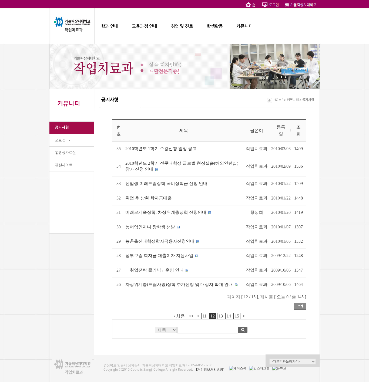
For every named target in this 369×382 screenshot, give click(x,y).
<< (191, 316)
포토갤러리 (63, 140)
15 (237, 316)
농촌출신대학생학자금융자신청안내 (159, 241)
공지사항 (62, 127)
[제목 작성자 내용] (209, 331)
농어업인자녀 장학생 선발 (150, 227)
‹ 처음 (179, 316)
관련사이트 (63, 165)
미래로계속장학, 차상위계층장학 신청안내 (165, 212)
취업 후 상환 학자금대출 (148, 198)
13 (221, 316)
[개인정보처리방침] (210, 369)
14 (229, 316)
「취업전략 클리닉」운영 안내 (154, 270)
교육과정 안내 (144, 26)
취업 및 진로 (182, 26)
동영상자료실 (65, 153)
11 (205, 316)
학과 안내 (109, 26)
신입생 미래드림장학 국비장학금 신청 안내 (166, 183)
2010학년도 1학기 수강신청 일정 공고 (161, 148)
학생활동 (215, 26)
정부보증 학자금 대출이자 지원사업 (159, 255)
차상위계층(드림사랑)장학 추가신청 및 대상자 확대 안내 (179, 284)
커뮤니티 (244, 26)
